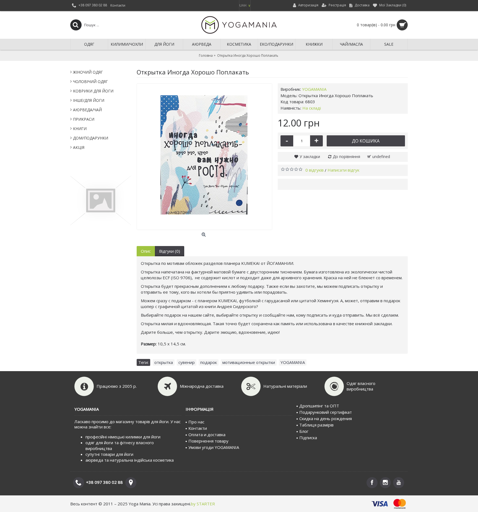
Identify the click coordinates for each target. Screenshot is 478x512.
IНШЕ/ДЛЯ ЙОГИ (88, 100)
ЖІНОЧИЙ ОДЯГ (88, 72)
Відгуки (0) (169, 251)
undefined (381, 156)
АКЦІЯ (78, 147)
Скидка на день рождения (325, 418)
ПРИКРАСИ (83, 119)
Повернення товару (208, 441)
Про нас (196, 422)
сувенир (186, 362)
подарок (208, 362)
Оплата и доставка (206, 434)
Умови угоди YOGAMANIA (213, 447)
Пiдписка (308, 437)
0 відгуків (314, 170)
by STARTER (203, 503)
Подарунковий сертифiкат (325, 412)
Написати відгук (343, 170)
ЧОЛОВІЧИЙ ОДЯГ (90, 81)
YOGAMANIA (314, 89)
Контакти (197, 428)
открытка (163, 362)
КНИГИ (80, 128)
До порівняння (346, 156)
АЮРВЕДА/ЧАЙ (87, 109)
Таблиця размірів (316, 425)
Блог (303, 431)
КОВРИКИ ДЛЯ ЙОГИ (93, 91)
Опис (146, 251)
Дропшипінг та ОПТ (319, 405)
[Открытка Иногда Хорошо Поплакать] (204, 156)
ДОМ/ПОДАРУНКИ (90, 138)
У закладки (310, 156)
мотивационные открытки (248, 362)
